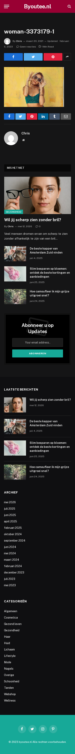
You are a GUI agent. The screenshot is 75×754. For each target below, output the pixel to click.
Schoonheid (11, 681)
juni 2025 (10, 515)
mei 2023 (10, 585)
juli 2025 (9, 508)
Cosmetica (11, 617)
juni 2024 (10, 547)
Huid (7, 643)
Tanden (9, 687)
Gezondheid (13, 212)
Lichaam (9, 649)
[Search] (69, 6)
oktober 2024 (13, 534)
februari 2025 (13, 527)
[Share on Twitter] (33, 57)
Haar (7, 636)
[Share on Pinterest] (53, 57)
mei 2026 (10, 502)
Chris (19, 41)
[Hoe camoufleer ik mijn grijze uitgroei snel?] (15, 296)
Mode (7, 662)
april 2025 (10, 521)
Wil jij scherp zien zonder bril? (32, 219)
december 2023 (14, 572)
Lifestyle (10, 655)
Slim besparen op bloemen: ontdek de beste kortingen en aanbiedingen (50, 272)
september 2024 (14, 540)
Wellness (10, 700)
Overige (9, 675)
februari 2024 (13, 566)
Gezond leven (13, 624)
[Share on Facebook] (13, 57)
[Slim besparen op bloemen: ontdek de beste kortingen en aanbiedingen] (15, 273)
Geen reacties (28, 46)
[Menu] (6, 6)
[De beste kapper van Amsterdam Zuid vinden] (15, 253)
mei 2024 (10, 553)
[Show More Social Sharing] (67, 57)
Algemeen (10, 611)
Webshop (10, 694)
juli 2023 (9, 578)
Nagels (8, 668)
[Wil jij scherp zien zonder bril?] (37, 195)
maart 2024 (11, 559)
